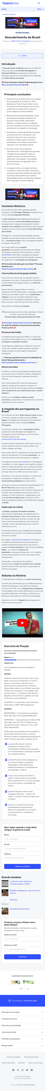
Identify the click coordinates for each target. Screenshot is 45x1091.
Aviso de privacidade (31, 1057)
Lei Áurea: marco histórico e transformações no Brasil (21, 882)
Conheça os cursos (9, 1019)
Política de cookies (8, 1063)
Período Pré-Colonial (20, 540)
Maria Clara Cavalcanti (21, 41)
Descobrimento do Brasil (20, 909)
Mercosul (13, 900)
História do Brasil (9, 14)
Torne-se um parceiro (35, 1063)
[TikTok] (22, 1070)
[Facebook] (13, 1070)
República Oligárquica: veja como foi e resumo (25, 891)
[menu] (38, 3)
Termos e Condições (14, 1057)
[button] (17, 988)
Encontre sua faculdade (11, 1025)
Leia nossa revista (9, 1032)
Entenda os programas (11, 1039)
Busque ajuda (7, 1045)
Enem (4, 9)
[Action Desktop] (22, 23)
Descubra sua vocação (11, 1012)
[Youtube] (32, 1070)
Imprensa (21, 1063)
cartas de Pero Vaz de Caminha (14, 439)
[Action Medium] (22, 195)
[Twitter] (27, 1070)
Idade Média (6, 255)
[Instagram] (18, 1070)
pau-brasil (22, 462)
